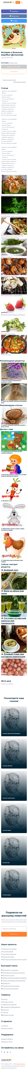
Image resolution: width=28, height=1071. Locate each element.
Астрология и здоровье (10, 970)
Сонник (5, 1012)
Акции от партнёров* (14, 66)
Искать (5, 999)
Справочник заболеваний (11, 1007)
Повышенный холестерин (11, 986)
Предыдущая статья (9, 80)
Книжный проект (8, 957)
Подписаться (14, 934)
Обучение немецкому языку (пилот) (15, 959)
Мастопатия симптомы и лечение (14, 973)
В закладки (14, 71)
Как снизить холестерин (11, 988)
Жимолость (6, 983)
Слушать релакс (8, 951)
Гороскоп (6, 1010)
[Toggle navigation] (21, 2)
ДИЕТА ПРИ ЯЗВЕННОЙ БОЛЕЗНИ (14, 980)
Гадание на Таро (8, 1015)
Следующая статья (19, 82)
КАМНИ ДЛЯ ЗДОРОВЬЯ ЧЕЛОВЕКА (15, 978)
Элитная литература (9, 954)
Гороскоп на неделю (9, 949)
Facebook (14, 11)
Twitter (15, 21)
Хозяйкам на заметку (10, 1004)
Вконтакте (15, 16)
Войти (17, 2)
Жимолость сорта (8, 975)
